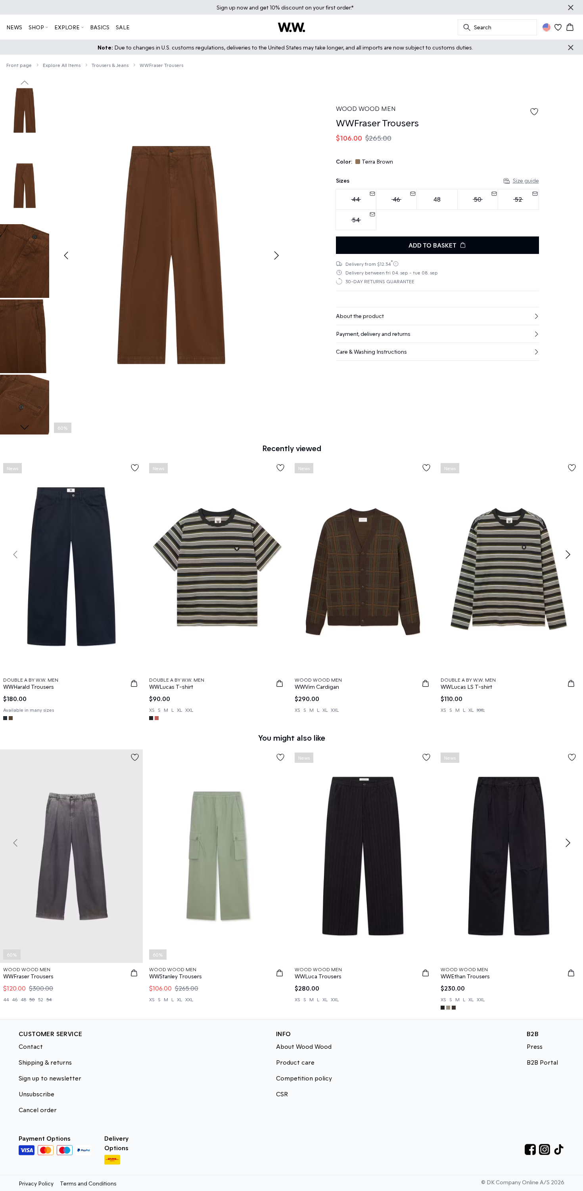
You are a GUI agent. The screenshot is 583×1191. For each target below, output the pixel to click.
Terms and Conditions (88, 1183)
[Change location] (546, 27)
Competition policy (304, 1078)
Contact (31, 1046)
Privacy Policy (36, 1183)
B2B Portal (542, 1062)
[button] (437, 316)
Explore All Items (62, 65)
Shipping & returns (45, 1062)
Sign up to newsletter (50, 1078)
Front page (19, 65)
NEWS (14, 27)
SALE (123, 27)
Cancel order (38, 1109)
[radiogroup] (437, 209)
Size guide (526, 180)
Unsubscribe (36, 1094)
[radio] (437, 199)
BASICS (99, 27)
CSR (282, 1094)
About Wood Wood (304, 1046)
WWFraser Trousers (161, 65)
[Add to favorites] (534, 112)
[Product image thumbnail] (24, 110)
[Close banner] (571, 7)
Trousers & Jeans (110, 65)
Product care (295, 1062)
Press (535, 1046)
